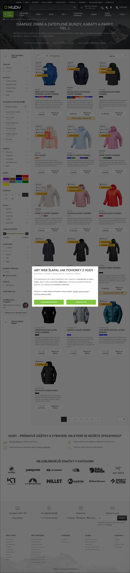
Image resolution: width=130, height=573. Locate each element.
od (4, 233)
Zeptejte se (65, 542)
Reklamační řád (35, 549)
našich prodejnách (43, 447)
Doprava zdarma (15, 442)
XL (6, 199)
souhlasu (109, 525)
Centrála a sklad (119, 544)
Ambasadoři (9, 549)
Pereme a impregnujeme (92, 547)
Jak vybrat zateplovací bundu (64, 43)
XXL (12, 199)
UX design (55, 569)
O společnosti (10, 539)
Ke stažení (64, 539)
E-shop (117, 542)
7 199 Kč (39, 406)
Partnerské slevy (36, 542)
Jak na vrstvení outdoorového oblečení (92, 43)
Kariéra (8, 555)
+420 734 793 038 (50, 513)
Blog (26, 2)
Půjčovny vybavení (90, 542)
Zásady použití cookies (81, 291)
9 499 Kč (71, 351)
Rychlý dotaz (118, 547)
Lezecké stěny (61, 2)
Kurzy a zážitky (47, 2)
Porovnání (102, 7)
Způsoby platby (35, 555)
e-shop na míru (64, 569)
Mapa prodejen (17, 518)
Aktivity (19, 2)
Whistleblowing (10, 544)
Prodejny (72, 2)
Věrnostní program (95, 2)
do (27, 233)
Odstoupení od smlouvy (37, 547)
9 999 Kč (103, 229)
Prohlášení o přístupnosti (38, 560)
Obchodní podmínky (36, 544)
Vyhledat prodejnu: (11, 107)
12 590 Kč (71, 229)
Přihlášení (111, 7)
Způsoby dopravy (36, 552)
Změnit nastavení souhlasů (38, 562)
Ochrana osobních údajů (42, 294)
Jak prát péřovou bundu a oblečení (36, 43)
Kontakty (82, 2)
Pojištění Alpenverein (91, 539)
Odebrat (47, 55)
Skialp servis (88, 544)
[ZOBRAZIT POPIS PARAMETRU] (24, 102)
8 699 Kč (103, 351)
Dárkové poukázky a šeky (92, 549)
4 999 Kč (39, 351)
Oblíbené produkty (106, 7)
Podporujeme (10, 552)
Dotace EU (9, 557)
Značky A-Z (110, 2)
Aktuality (35, 2)
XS (6, 195)
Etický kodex (9, 542)
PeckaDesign (73, 569)
